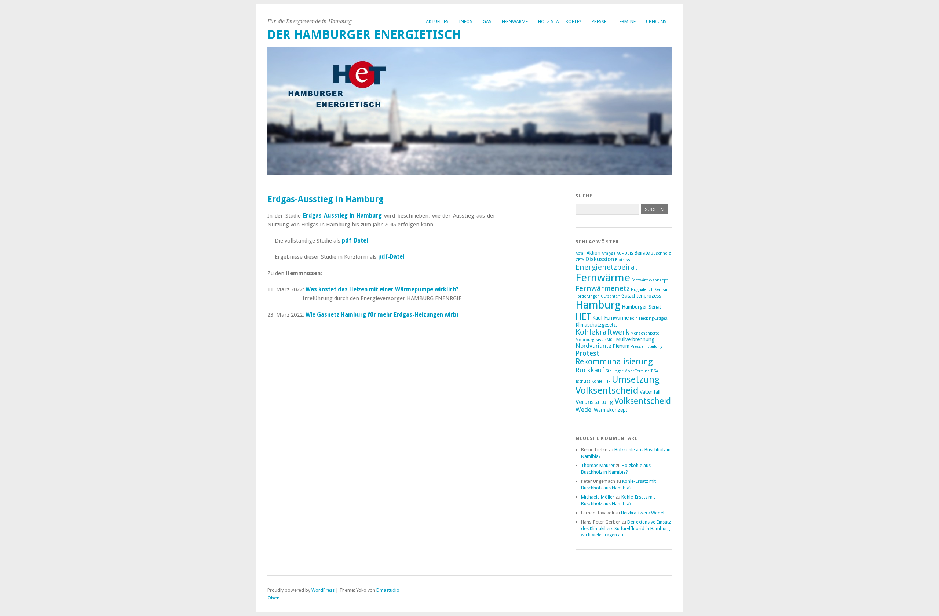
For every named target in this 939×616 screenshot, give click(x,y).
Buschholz (661, 253)
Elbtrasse (623, 260)
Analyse (608, 253)
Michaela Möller (597, 497)
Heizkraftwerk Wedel (642, 512)
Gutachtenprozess (641, 296)
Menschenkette (645, 333)
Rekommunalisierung (614, 361)
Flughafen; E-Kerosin (650, 289)
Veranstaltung (594, 401)
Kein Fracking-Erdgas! (649, 318)
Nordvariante (593, 345)
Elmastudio (387, 590)
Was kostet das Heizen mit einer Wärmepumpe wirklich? (382, 289)
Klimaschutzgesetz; (596, 325)
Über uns (656, 21)
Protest (587, 353)
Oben (273, 598)
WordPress (323, 590)
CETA (580, 260)
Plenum (621, 346)
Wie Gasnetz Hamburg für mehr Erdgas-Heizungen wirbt (382, 314)
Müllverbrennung (635, 339)
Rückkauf (590, 370)
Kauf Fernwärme (610, 318)
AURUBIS (625, 253)
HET (583, 316)
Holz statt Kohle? (559, 21)
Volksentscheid (642, 401)
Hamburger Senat (641, 307)
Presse (599, 21)
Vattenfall (650, 392)
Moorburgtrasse (591, 340)
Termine (626, 21)
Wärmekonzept (610, 410)
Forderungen (588, 296)
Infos (465, 21)
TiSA (654, 371)
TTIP (607, 381)
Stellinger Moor (620, 371)
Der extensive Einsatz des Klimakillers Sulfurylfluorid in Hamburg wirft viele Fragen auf (626, 528)
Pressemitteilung (646, 346)
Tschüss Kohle (589, 381)
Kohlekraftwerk (602, 332)
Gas (487, 21)
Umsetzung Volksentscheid (618, 385)
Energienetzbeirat (607, 267)
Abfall (580, 253)
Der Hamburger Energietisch (364, 35)
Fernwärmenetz (603, 288)
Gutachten (610, 296)
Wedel (584, 409)
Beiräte (642, 253)
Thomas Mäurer (598, 465)
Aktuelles (437, 21)
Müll (611, 340)
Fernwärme (515, 21)
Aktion (593, 253)
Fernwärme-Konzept (649, 280)
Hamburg (598, 305)
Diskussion (599, 259)
